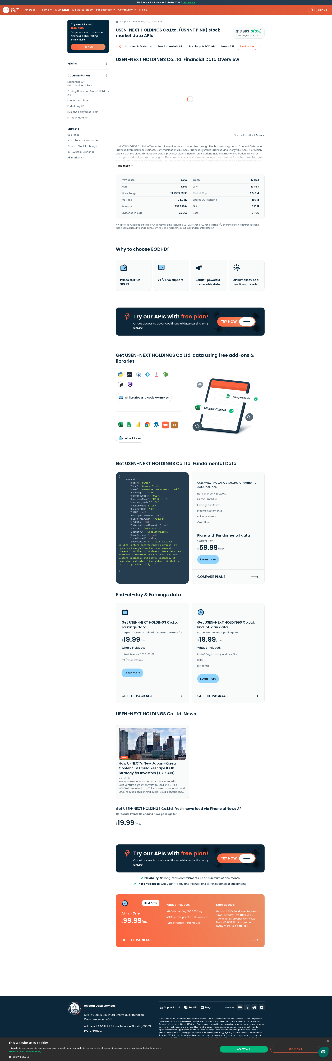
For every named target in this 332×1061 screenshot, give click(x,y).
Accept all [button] (243, 1049)
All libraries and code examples (146, 398)
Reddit (193, 1007)
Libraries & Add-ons (137, 46)
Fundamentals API (78, 100)
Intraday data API (77, 117)
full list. (243, 926)
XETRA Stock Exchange (81, 152)
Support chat (172, 1007)
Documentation (78, 76)
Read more (155, 1047)
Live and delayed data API (82, 112)
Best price (247, 46)
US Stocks (73, 134)
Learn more (189, 2)
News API (227, 46)
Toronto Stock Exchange (82, 146)
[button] (85, 1051)
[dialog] (166, 1049)
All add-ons (132, 438)
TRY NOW (88, 46)
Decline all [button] (295, 1049)
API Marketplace (82, 9)
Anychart (260, 135)
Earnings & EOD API (202, 46)
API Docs (30, 9)
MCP (61, 9)
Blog (208, 1007)
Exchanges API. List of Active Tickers (79, 83)
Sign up (322, 10)
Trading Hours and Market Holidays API (88, 93)
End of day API (75, 106)
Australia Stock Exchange (82, 140)
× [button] (328, 1041)
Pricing (72, 64)
